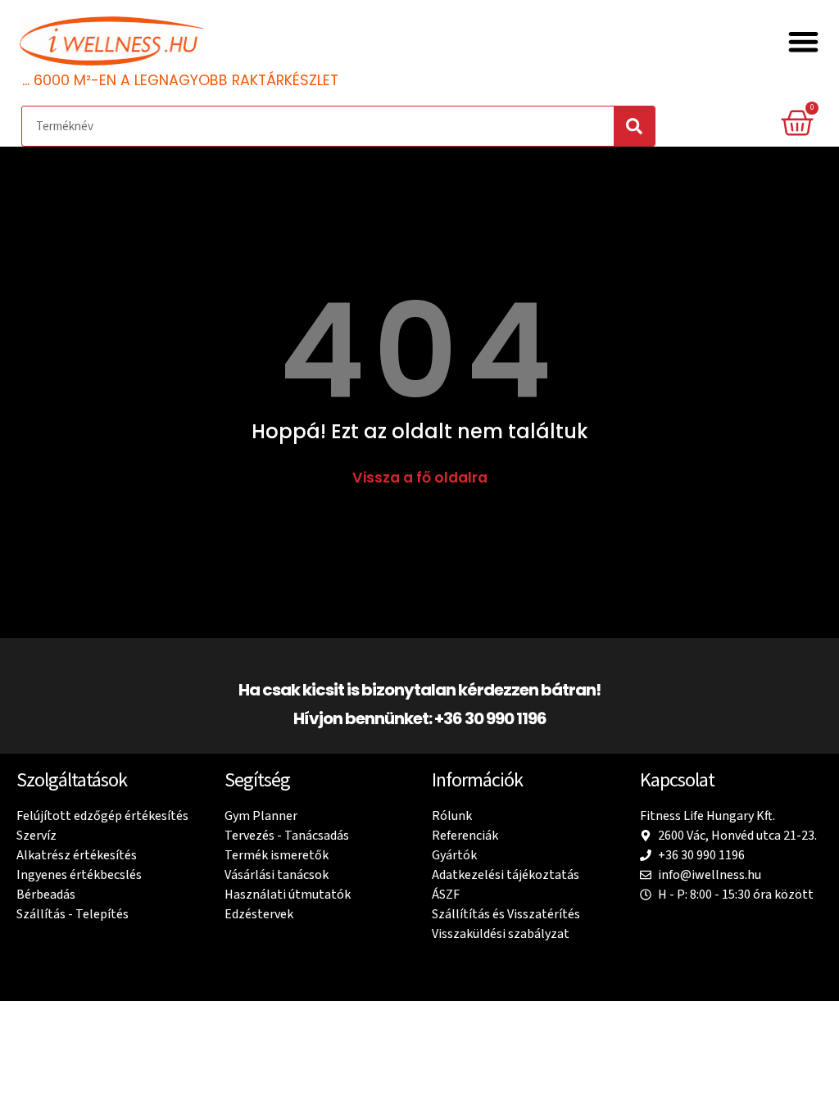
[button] (804, 42)
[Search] (634, 126)
